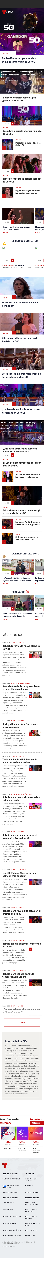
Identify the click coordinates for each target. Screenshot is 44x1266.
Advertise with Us (9, 1223)
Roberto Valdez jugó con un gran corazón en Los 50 (16, 228)
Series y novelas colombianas (31, 1210)
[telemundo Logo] (4, 1165)
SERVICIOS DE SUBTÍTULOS (11, 1230)
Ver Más (22, 1022)
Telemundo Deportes (32, 1198)
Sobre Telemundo (8, 1203)
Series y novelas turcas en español (31, 1203)
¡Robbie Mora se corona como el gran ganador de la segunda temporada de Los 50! (18, 74)
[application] (22, 81)
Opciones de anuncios (10, 1174)
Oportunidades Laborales (11, 1235)
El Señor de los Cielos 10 (31, 1180)
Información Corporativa (11, 1217)
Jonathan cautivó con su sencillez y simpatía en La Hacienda (17, 614)
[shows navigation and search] (40, 12)
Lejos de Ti (29, 1186)
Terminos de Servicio (10, 1198)
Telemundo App (30, 1235)
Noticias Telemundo (32, 1193)
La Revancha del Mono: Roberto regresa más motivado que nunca (16, 579)
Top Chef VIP (29, 1174)
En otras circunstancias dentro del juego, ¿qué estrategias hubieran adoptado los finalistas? (19, 425)
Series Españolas (31, 1230)
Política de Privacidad (11, 1179)
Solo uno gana (13, 265)
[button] (22, 81)
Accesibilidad (7, 1210)
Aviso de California (10, 1193)
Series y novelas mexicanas (31, 1217)
